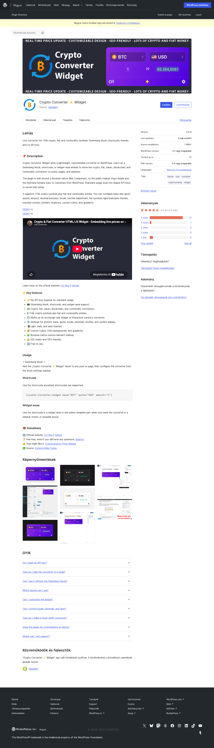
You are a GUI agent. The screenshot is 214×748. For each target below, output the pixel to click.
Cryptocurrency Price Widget (60, 443)
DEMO (26, 209)
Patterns (54, 713)
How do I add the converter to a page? (44, 572)
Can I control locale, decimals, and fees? (44, 608)
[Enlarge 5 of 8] (91, 492)
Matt (170, 704)
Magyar (42, 729)
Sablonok (55, 704)
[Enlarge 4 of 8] (91, 468)
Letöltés (166, 105)
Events (131, 704)
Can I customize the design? (38, 599)
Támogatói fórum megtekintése (157, 268)
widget (187, 182)
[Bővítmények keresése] (42, 33)
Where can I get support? (36, 636)
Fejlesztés (84, 120)
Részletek (31, 120)
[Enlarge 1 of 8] (53, 468)
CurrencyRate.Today (46, 448)
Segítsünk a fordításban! (128, 23)
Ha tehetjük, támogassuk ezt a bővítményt (164, 297)
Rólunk (15, 699)
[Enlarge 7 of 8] (128, 468)
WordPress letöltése (197, 5)
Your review (147, 243)
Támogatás (185, 120)
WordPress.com (175, 699)
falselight (53, 107)
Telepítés (67, 120)
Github (58, 435)
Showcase (55, 699)
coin (177, 176)
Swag (132, 713)
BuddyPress (174, 713)
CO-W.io (65, 285)
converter (186, 176)
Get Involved (134, 699)
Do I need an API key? (35, 562)
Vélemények (49, 120)
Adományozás (136, 708)
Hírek (14, 704)
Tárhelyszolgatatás (21, 708)
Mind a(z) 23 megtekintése (179, 170)
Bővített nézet (148, 190)
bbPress (172, 708)
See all (187, 243)
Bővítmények (56, 708)
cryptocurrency (175, 182)
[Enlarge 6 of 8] (91, 515)
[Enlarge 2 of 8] (53, 489)
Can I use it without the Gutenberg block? (45, 581)
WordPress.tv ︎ (97, 713)
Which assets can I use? (35, 590)
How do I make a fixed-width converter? (45, 618)
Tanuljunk (93, 699)
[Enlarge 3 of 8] (53, 523)
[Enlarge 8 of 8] (128, 502)
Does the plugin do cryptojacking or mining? (46, 627)
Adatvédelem (18, 713)
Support (80, 439)
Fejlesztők (94, 708)
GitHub (75, 285)
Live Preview (183, 105)
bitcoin (170, 176)
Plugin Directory (19, 14)
